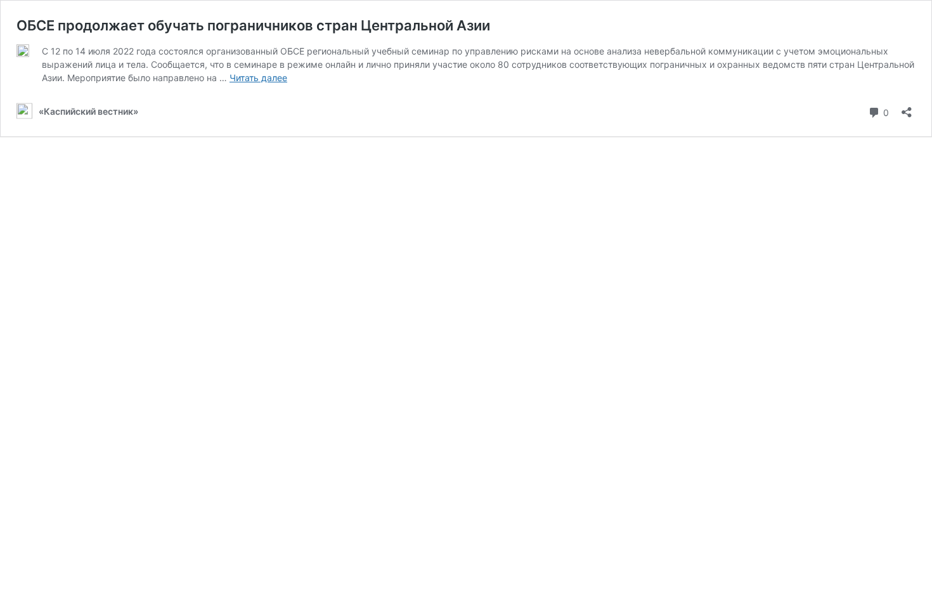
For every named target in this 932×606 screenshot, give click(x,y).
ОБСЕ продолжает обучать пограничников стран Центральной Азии (253, 25)
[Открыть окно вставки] (907, 108)
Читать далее (258, 77)
